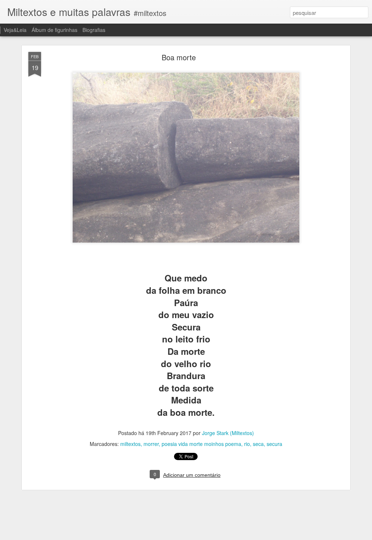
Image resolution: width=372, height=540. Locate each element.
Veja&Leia (15, 29)
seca (258, 443)
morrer (151, 443)
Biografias (93, 29)
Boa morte (179, 57)
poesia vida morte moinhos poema (201, 443)
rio (247, 443)
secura (274, 443)
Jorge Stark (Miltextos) (228, 433)
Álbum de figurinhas (54, 29)
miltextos (130, 443)
